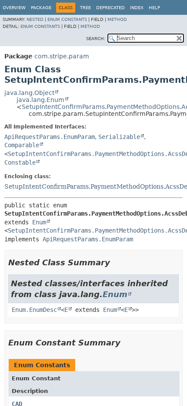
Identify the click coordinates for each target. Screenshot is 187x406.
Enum (39, 222)
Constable (20, 162)
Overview (14, 7)
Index (137, 7)
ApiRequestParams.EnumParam (49, 136)
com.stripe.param (61, 56)
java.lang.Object (29, 92)
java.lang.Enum (40, 99)
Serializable (119, 136)
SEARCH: (95, 38)
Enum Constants (67, 19)
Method (117, 19)
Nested (35, 19)
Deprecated (110, 7)
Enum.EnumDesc (34, 309)
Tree (85, 7)
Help (154, 7)
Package (41, 7)
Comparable (21, 145)
